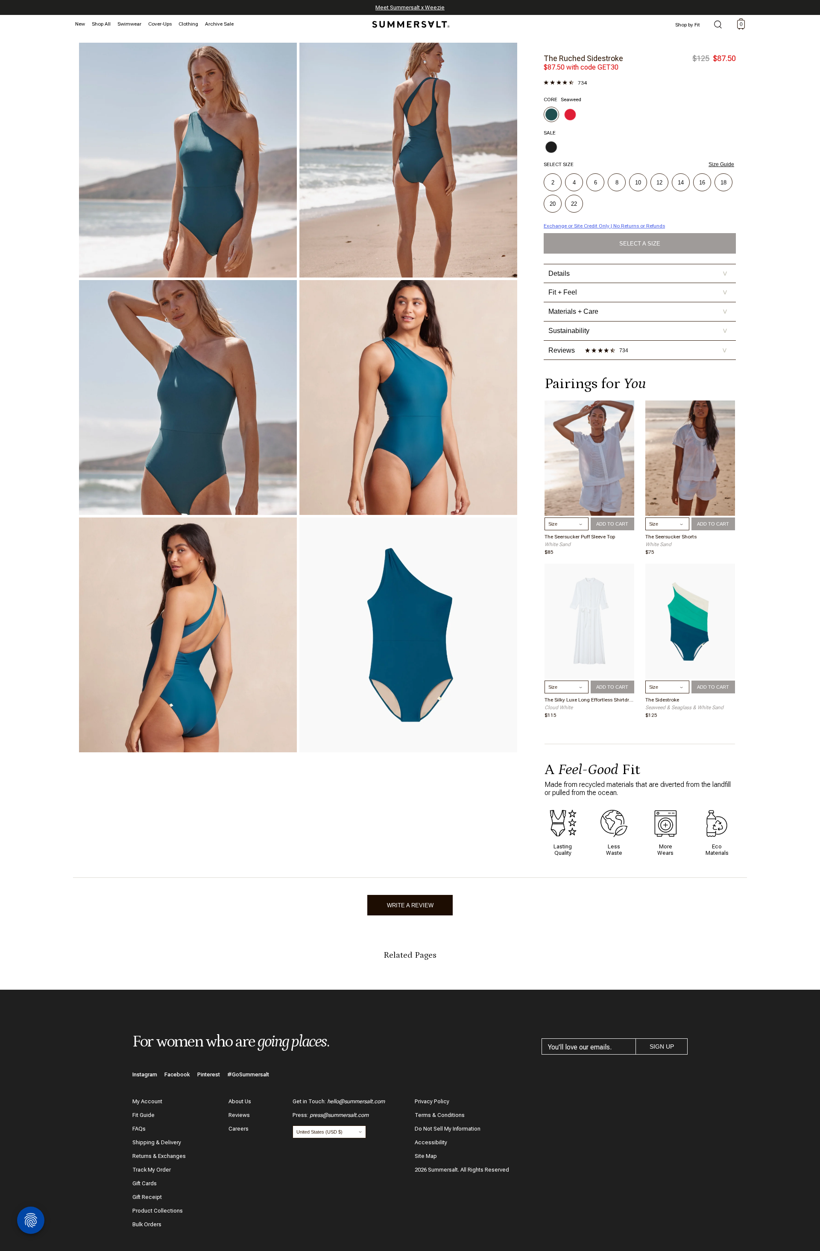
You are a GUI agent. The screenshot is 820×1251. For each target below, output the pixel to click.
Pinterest (208, 1074)
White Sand (558, 544)
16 (702, 182)
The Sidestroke (662, 700)
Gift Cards (144, 1183)
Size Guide (721, 164)
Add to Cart (612, 523)
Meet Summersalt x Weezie (410, 7)
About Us (239, 1101)
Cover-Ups (160, 24)
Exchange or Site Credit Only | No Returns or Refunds (604, 226)
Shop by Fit (687, 25)
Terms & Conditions (440, 1115)
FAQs (139, 1128)
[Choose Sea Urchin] (551, 147)
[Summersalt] (409, 22)
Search (718, 25)
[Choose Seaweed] (551, 114)
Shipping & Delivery (156, 1142)
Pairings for (595, 383)
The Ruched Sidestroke (583, 58)
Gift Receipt (147, 1197)
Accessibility (431, 1142)
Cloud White (559, 707)
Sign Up (662, 1046)
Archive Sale (219, 24)
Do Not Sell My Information (447, 1128)
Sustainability (637, 330)
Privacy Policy (432, 1101)
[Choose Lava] (570, 114)
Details (637, 273)
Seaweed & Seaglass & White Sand (684, 707)
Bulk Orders (146, 1224)
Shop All (101, 24)
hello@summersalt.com (356, 1101)
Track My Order (151, 1169)
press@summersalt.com (339, 1115)
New (80, 24)
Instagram (144, 1074)
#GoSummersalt (248, 1074)
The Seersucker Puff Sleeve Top (580, 537)
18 (723, 182)
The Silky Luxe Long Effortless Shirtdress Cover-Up (589, 700)
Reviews (239, 1115)
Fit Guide (143, 1115)
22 (574, 204)
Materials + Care (637, 311)
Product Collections (157, 1210)
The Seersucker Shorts (671, 537)
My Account (147, 1101)
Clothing (188, 24)
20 (553, 204)
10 (638, 182)
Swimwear (129, 24)
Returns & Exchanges (159, 1156)
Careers (238, 1128)
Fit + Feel (637, 292)
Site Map (426, 1156)
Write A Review (410, 905)
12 (659, 182)
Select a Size (639, 243)
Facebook (177, 1074)
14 (681, 182)
